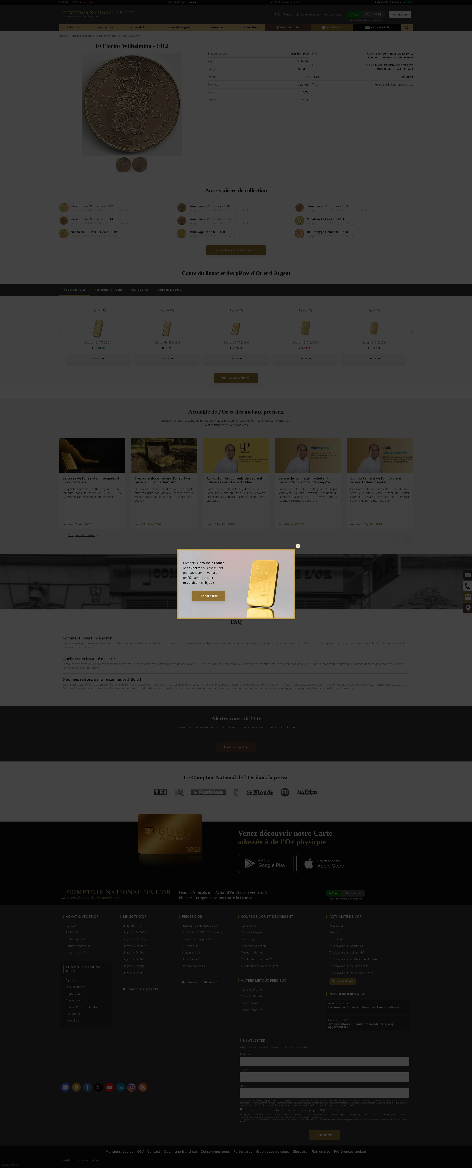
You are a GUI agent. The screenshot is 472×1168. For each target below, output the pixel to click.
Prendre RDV (208, 596)
